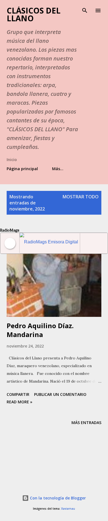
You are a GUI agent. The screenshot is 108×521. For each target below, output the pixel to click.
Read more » (19, 401)
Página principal (22, 168)
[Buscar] (84, 10)
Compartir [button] (18, 394)
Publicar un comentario (60, 394)
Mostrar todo (81, 197)
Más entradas (86, 422)
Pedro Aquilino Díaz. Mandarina (40, 330)
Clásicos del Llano (33, 14)
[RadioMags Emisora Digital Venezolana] (50, 243)
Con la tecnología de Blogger (57, 498)
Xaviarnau (68, 509)
